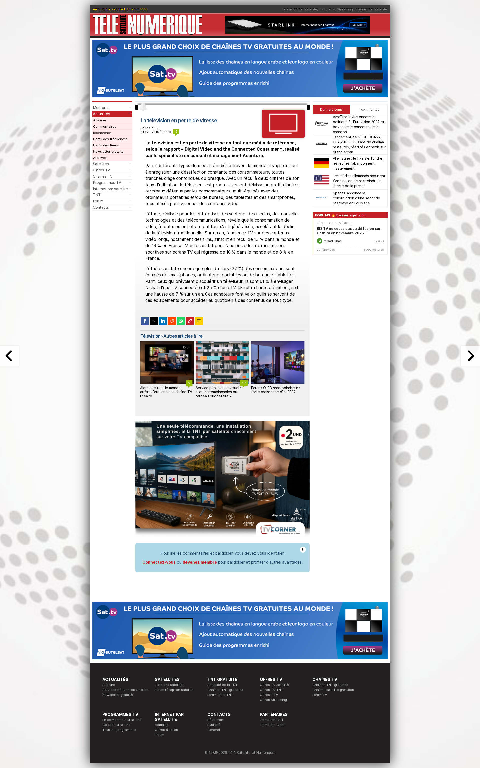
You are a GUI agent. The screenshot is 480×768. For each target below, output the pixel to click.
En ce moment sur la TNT (122, 720)
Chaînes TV (103, 176)
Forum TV (319, 695)
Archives (100, 158)
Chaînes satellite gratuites (333, 690)
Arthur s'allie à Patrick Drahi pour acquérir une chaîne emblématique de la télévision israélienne (276, 394)
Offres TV (101, 170)
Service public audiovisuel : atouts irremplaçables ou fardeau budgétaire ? (163, 392)
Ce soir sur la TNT (116, 725)
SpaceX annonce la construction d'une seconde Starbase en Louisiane (356, 198)
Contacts (101, 207)
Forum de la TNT (220, 695)
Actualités (101, 113)
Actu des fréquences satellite (125, 690)
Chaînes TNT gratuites (225, 690)
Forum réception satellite (174, 690)
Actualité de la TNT (223, 685)
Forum (98, 201)
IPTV (331, 9)
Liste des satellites (169, 685)
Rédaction (215, 720)
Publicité (214, 725)
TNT (322, 9)
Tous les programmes (119, 730)
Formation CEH (271, 720)
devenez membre (200, 562)
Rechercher (102, 133)
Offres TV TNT (271, 690)
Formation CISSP (273, 725)
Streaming (345, 9)
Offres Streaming (273, 700)
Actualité (162, 725)
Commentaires (104, 126)
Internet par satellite (371, 9)
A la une (99, 120)
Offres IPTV (269, 695)
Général (214, 730)
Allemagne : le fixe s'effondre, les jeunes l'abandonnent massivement (358, 163)
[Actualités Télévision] (283, 136)
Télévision (150, 336)
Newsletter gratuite (108, 151)
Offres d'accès (166, 730)
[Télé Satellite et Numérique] (147, 25)
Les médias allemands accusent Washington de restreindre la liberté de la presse (359, 181)
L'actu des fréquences (110, 139)
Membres (101, 107)
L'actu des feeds (106, 145)
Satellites (101, 163)
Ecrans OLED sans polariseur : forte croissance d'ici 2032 (220, 390)
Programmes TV (107, 182)
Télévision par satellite (299, 9)
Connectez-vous (159, 562)
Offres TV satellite (274, 685)
